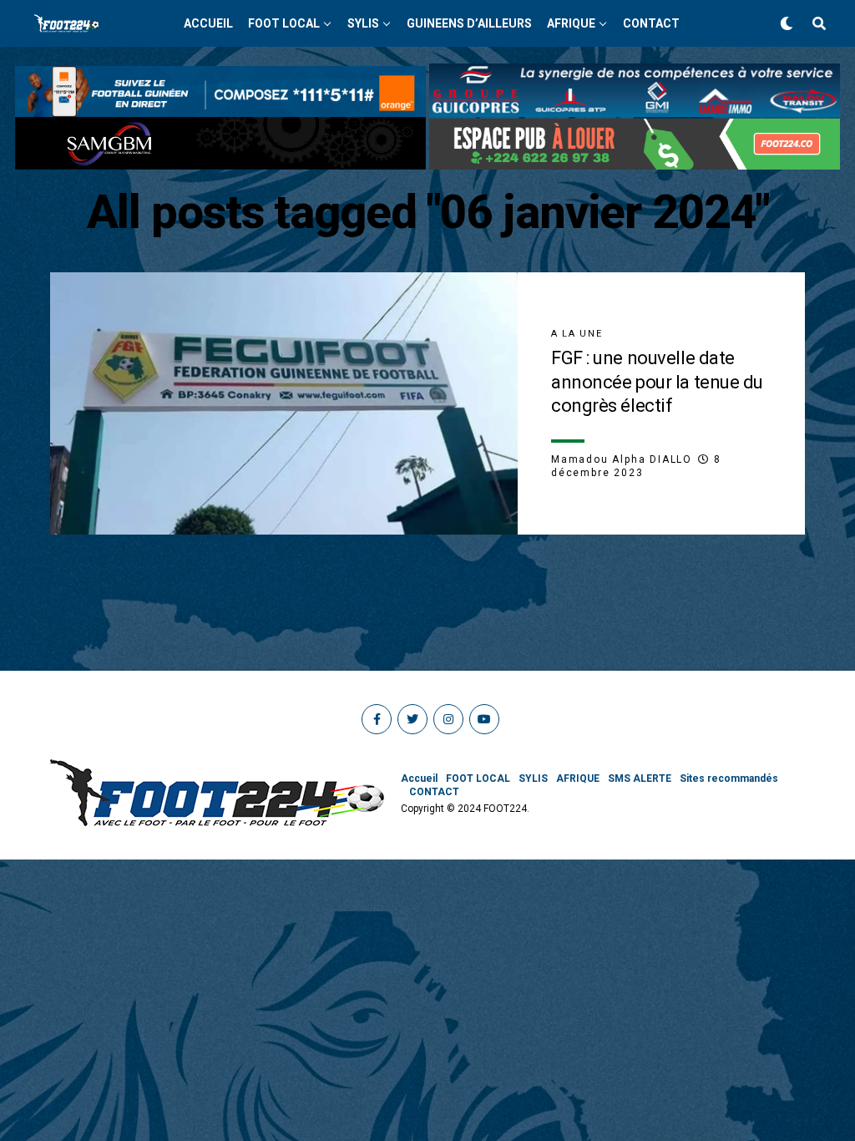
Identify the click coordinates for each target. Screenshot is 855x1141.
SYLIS (363, 23)
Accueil (208, 23)
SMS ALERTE (639, 778)
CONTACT (651, 23)
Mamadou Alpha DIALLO (621, 459)
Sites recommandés (729, 778)
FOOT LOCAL (284, 23)
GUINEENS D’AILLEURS (469, 23)
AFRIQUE (571, 23)
